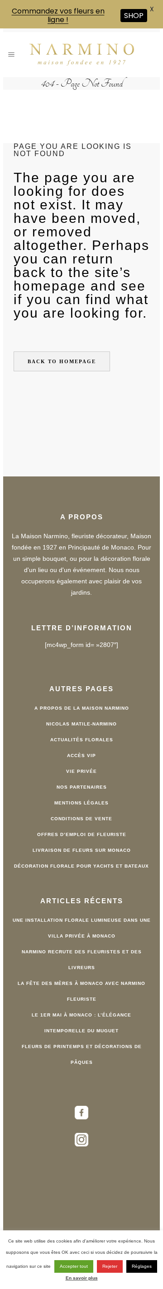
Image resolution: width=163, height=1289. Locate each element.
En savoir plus (82, 1277)
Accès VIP (81, 755)
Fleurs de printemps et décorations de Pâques (82, 1054)
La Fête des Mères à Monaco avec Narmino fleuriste (81, 991)
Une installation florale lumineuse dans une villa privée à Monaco (82, 928)
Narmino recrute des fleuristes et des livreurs (82, 959)
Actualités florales (81, 739)
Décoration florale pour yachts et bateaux (81, 866)
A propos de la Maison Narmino (81, 708)
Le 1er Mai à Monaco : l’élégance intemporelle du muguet (81, 1022)
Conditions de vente (81, 818)
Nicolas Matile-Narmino (81, 723)
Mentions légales (81, 802)
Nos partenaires (82, 787)
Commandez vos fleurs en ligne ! (58, 15)
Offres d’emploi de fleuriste (81, 834)
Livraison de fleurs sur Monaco (82, 850)
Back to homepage (62, 361)
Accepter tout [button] (74, 1266)
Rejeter (109, 1266)
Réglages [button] (142, 1266)
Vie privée (81, 771)
